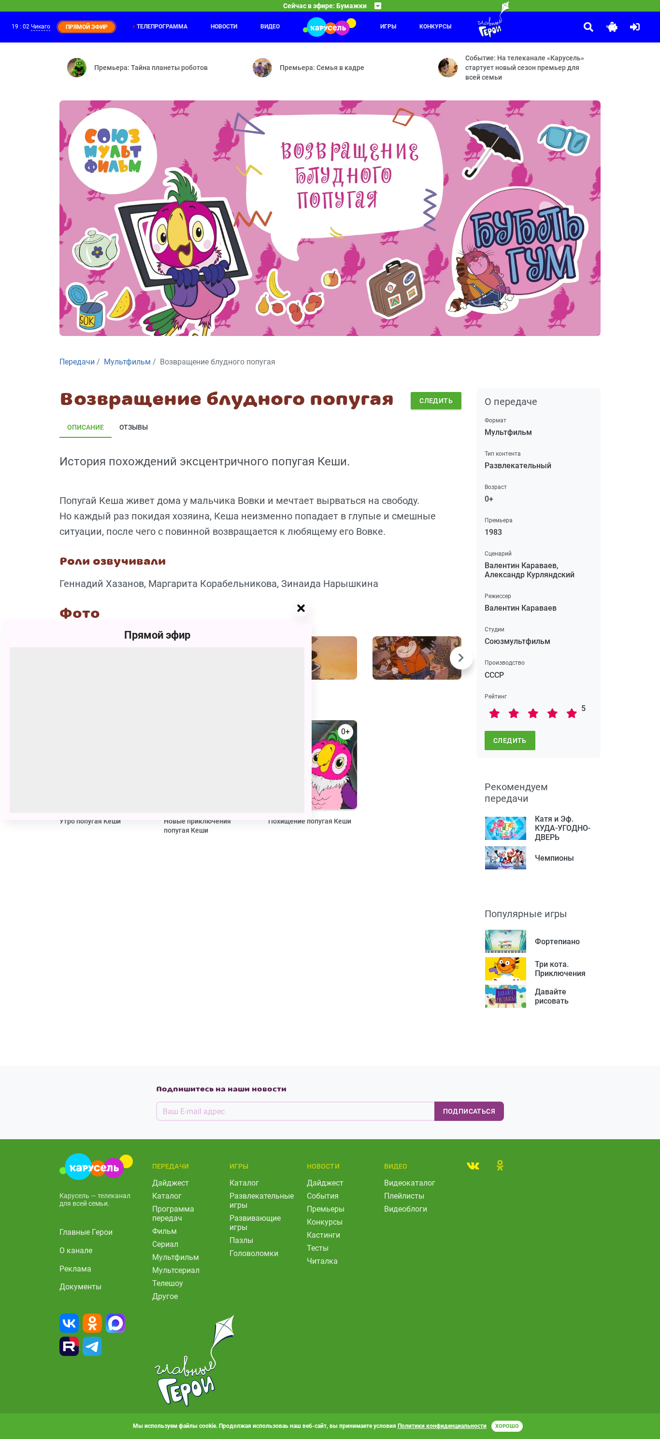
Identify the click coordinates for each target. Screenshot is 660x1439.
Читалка (322, 1261)
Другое (165, 1296)
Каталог (167, 1196)
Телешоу (167, 1283)
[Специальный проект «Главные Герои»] (474, 19)
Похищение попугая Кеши (309, 821)
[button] (461, 658)
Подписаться (469, 1111)
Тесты (318, 1248)
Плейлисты (404, 1196)
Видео (270, 26)
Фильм (164, 1231)
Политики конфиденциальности (442, 1426)
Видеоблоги (405, 1209)
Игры (388, 26)
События (323, 1196)
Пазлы (241, 1240)
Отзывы (133, 427)
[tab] (473, 1165)
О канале (75, 1250)
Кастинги (323, 1235)
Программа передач (173, 1213)
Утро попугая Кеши (90, 821)
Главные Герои (86, 1232)
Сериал (165, 1244)
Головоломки (254, 1253)
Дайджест (170, 1183)
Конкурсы (435, 26)
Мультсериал (176, 1270)
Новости (224, 26)
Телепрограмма (162, 26)
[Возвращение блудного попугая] (312, 658)
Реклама (75, 1268)
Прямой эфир (157, 635)
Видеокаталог (409, 1183)
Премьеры (325, 1209)
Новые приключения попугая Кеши (197, 825)
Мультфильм (175, 1257)
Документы (80, 1286)
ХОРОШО (507, 1426)
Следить (436, 401)
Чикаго (40, 26)
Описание (85, 427)
